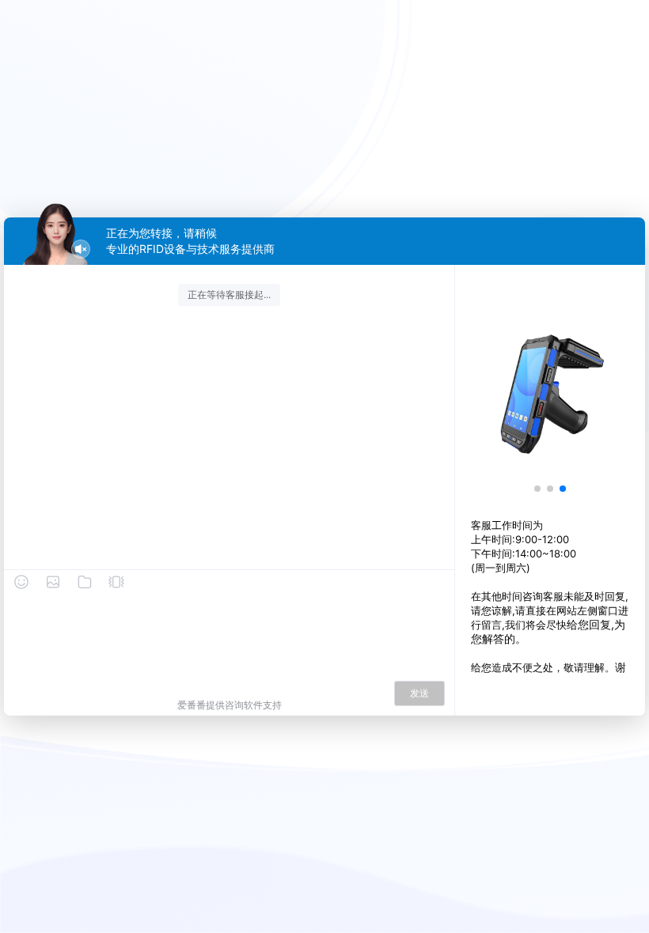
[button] (537, 488)
